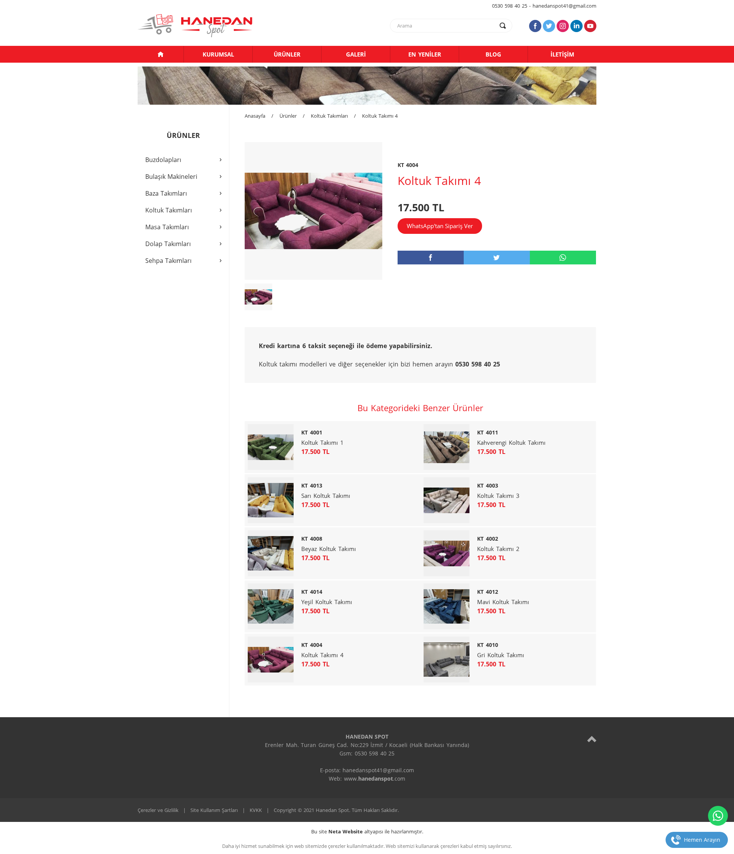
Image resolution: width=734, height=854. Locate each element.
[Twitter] (549, 26)
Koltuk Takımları (329, 115)
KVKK (256, 810)
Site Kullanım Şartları (214, 810)
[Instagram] (563, 26)
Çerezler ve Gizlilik (158, 810)
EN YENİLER (424, 54)
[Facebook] (535, 26)
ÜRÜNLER (287, 54)
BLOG (493, 54)
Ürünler (288, 115)
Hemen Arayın (702, 839)
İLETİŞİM (562, 54)
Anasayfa (255, 115)
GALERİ (356, 54)
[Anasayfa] (161, 54)
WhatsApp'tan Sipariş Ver (440, 226)
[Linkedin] (576, 26)
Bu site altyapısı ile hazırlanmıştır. (367, 831)
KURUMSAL (218, 54)
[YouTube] (590, 26)
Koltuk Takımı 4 (380, 115)
